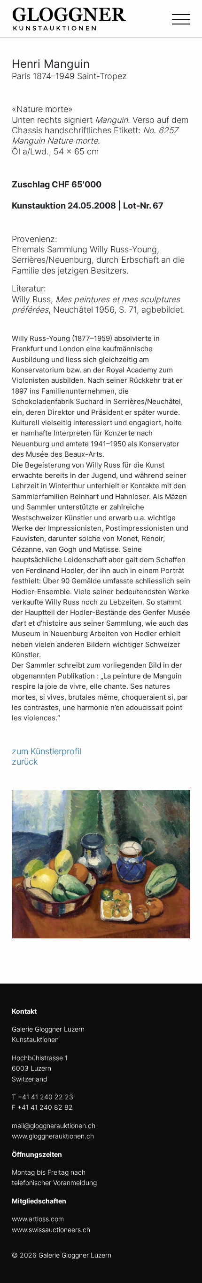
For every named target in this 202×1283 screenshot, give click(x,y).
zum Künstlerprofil (46, 751)
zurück (25, 762)
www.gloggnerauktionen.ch (53, 1136)
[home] (82, 24)
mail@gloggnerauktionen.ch (53, 1126)
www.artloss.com (38, 1219)
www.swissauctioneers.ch (51, 1230)
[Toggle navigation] (180, 18)
